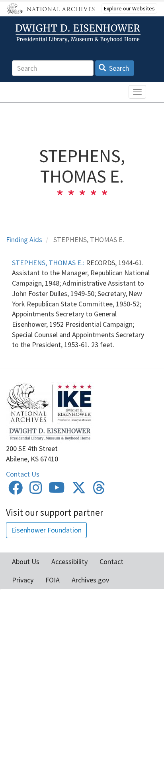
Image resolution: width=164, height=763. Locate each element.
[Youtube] (57, 490)
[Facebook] (15, 490)
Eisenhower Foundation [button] (46, 529)
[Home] (79, 33)
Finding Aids (24, 239)
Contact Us (22, 474)
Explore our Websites (129, 8)
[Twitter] (79, 490)
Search (118, 68)
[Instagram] (35, 490)
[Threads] (99, 490)
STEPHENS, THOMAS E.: (48, 262)
